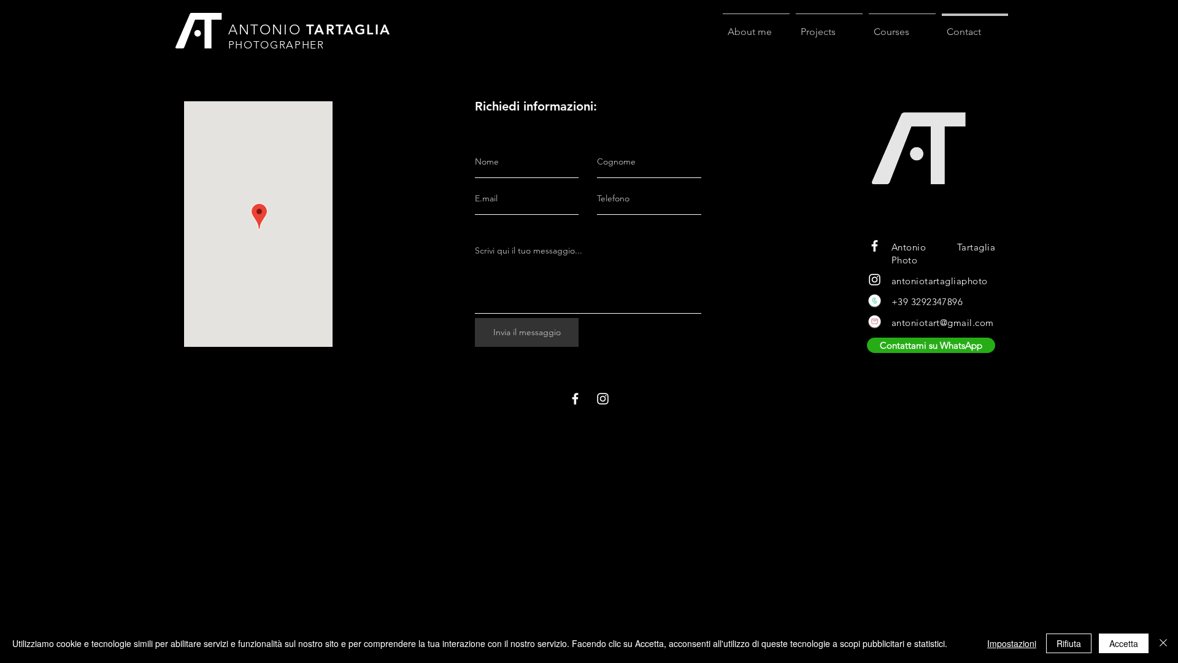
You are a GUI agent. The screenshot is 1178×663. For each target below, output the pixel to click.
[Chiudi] (1163, 643)
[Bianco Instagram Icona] (874, 279)
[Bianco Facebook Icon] (874, 246)
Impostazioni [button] (1011, 643)
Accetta (1123, 643)
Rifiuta (1069, 643)
